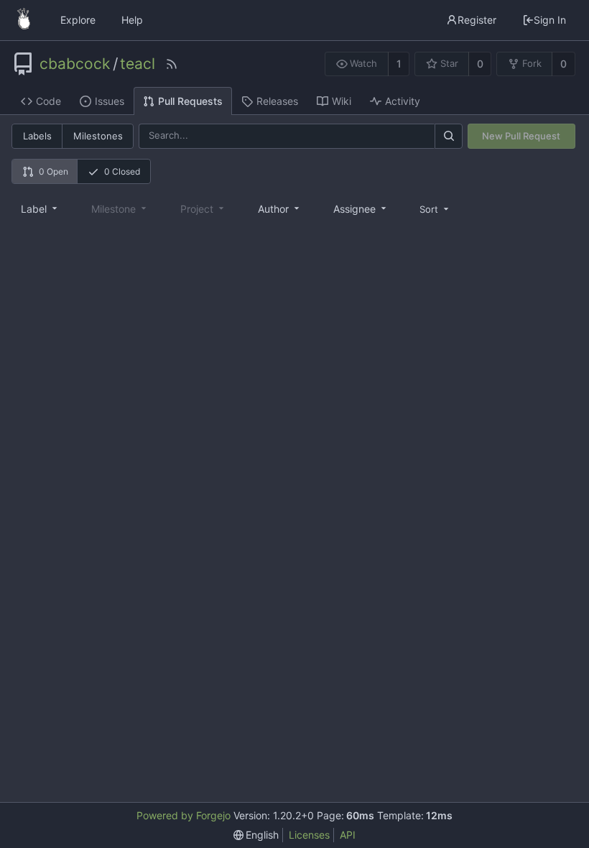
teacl (137, 64)
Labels (37, 136)
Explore (78, 20)
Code (48, 101)
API (348, 835)
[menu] (435, 208)
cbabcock (75, 64)
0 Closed (122, 171)
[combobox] (40, 208)
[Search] (448, 136)
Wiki (341, 101)
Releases (277, 101)
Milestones (98, 136)
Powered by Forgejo (183, 815)
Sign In (550, 20)
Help (132, 20)
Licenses (309, 835)
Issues (109, 101)
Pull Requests (190, 101)
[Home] (23, 20)
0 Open (53, 171)
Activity (402, 101)
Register (477, 20)
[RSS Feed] (171, 63)
